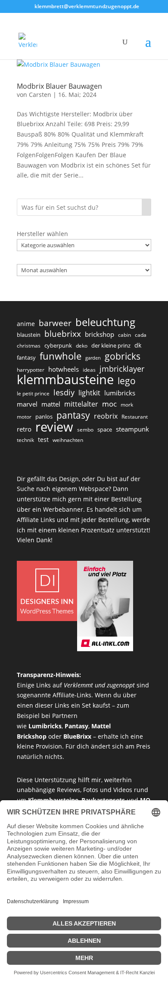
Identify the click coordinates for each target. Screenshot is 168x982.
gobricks (122, 356)
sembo (85, 429)
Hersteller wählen (42, 234)
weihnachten (68, 440)
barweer (55, 323)
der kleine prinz (111, 345)
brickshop (99, 334)
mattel (50, 404)
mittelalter (81, 404)
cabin (124, 335)
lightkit (89, 393)
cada (140, 335)
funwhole (60, 356)
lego (127, 381)
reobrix (106, 416)
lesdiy (64, 392)
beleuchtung (105, 322)
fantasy (26, 357)
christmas (28, 345)
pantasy (73, 415)
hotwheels (63, 369)
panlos (44, 416)
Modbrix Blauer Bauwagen (59, 86)
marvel (27, 404)
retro (24, 429)
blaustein (28, 335)
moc (109, 404)
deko (81, 345)
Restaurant (134, 416)
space (104, 429)
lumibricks (119, 392)
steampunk (132, 429)
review (54, 427)
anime (26, 324)
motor (24, 416)
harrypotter (30, 369)
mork (127, 404)
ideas (89, 369)
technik (25, 440)
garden (93, 358)
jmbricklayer (122, 369)
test (43, 439)
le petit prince (33, 393)
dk (137, 345)
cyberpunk (58, 345)
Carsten (40, 94)
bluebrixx (62, 334)
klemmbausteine (65, 380)
